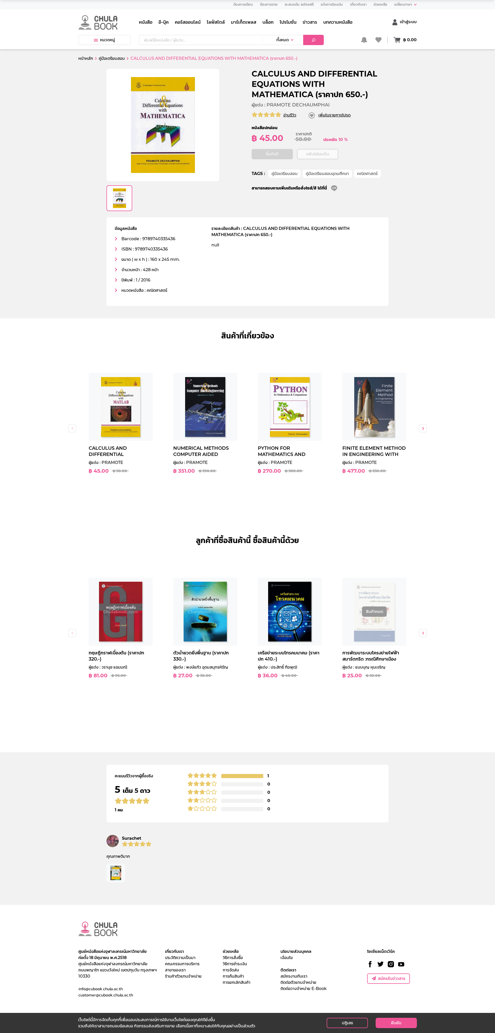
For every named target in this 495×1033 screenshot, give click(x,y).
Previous (72, 428)
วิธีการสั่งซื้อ (233, 957)
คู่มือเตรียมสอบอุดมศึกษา (327, 173)
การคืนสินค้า (233, 976)
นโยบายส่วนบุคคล (295, 951)
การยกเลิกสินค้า (236, 982)
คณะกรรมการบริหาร (182, 963)
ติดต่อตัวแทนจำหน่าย (298, 982)
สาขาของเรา (175, 970)
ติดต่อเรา (288, 970)
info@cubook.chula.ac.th (100, 989)
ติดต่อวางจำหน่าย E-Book (303, 988)
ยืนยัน (396, 1022)
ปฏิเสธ (347, 1022)
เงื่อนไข (286, 957)
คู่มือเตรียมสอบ (284, 173)
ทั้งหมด (282, 39)
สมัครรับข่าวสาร (391, 978)
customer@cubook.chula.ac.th (105, 995)
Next (423, 428)
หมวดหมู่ (107, 39)
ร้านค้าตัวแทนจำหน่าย (183, 976)
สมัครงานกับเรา (293, 976)
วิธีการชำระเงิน (235, 963)
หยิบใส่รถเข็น (317, 154)
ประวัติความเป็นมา (180, 957)
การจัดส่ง (231, 970)
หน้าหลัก (85, 58)
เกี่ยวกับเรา (174, 951)
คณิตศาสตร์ (367, 173)
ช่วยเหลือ (231, 951)
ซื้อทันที (272, 154)
